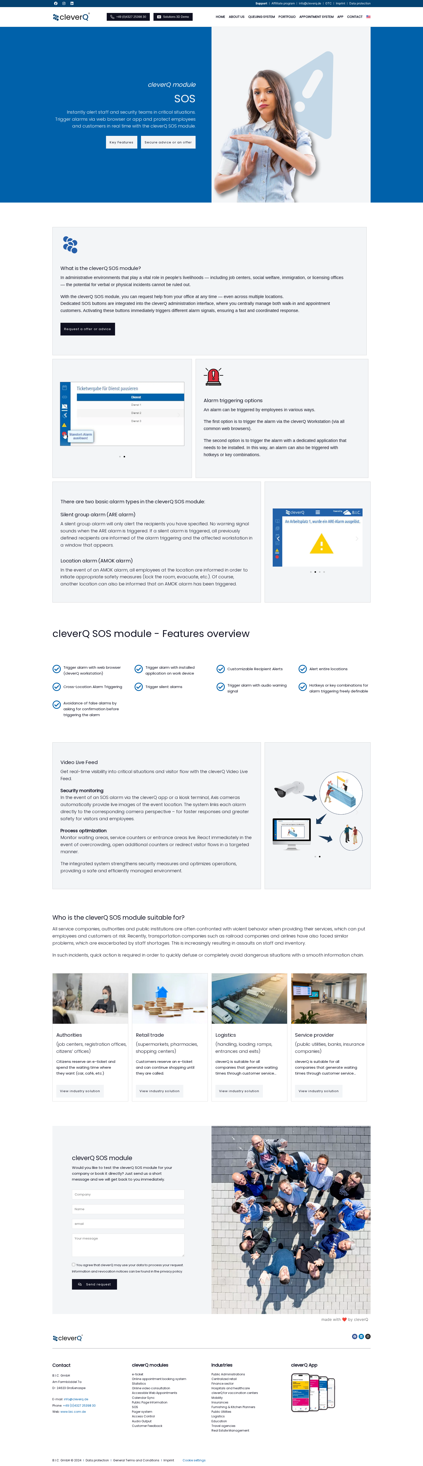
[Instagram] (63, 3)
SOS (185, 98)
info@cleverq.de (76, 1399)
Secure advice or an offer (168, 142)
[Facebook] (55, 3)
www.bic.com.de (73, 1412)
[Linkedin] (72, 3)
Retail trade (150, 1035)
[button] (65, 415)
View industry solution (80, 1091)
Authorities (69, 1035)
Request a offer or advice (87, 329)
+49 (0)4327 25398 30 (131, 17)
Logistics (225, 1035)
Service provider (314, 1035)
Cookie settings (194, 1460)
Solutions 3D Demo (176, 17)
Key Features (121, 142)
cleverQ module (172, 84)
